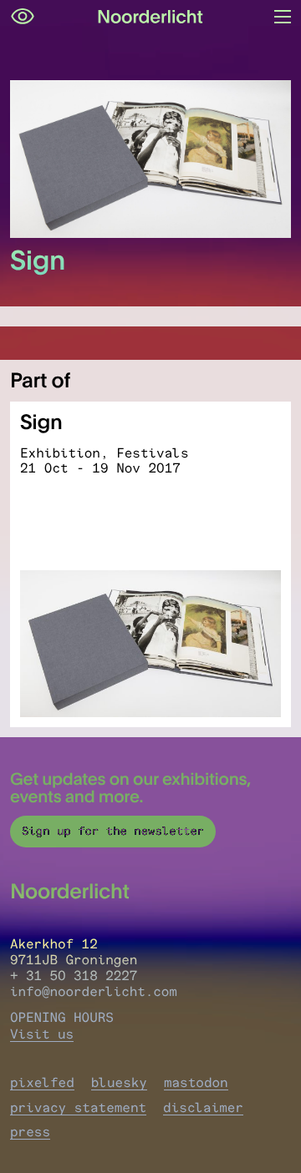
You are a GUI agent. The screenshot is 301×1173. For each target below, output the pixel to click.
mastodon (196, 1082)
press (30, 1132)
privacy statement (78, 1107)
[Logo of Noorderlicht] (150, 16)
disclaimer (203, 1107)
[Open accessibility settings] (22, 16)
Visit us (42, 1034)
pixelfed (42, 1082)
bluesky (119, 1082)
